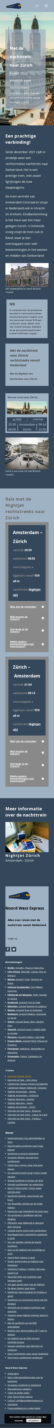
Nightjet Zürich (22, 855)
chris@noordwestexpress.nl (29, 1400)
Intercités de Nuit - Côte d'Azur (22, 1080)
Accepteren (34, 1420)
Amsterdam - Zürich (19, 860)
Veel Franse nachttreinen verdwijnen (25, 1357)
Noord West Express (24, 908)
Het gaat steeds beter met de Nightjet (26, 1284)
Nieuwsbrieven (15, 1389)
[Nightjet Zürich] (27, 837)
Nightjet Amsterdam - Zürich (21, 1107)
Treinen (9, 1070)
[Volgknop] (7, 949)
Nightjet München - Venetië (21, 1099)
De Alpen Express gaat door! (21, 1288)
